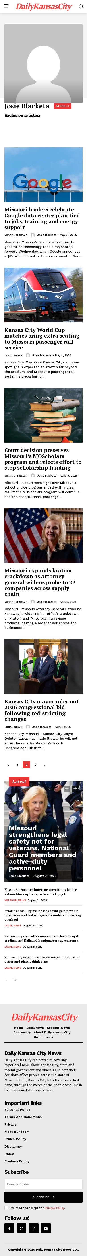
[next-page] (44, 764)
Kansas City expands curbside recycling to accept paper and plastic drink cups (42, 959)
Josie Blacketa (46, 235)
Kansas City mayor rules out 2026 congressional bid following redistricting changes (41, 710)
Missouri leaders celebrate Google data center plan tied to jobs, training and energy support (42, 218)
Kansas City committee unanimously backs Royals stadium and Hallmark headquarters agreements (42, 938)
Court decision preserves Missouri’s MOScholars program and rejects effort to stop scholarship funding (42, 458)
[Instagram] (33, 1228)
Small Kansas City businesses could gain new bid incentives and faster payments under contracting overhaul (42, 915)
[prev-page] (8, 764)
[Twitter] (21, 1228)
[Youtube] (46, 1228)
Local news (13, 355)
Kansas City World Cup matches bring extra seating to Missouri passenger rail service (41, 338)
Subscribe (40, 1197)
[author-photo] (33, 235)
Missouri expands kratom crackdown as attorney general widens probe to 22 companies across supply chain (39, 582)
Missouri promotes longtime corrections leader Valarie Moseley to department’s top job (40, 891)
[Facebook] (9, 1228)
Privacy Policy (54, 1208)
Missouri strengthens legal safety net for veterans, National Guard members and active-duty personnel (42, 848)
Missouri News (15, 235)
